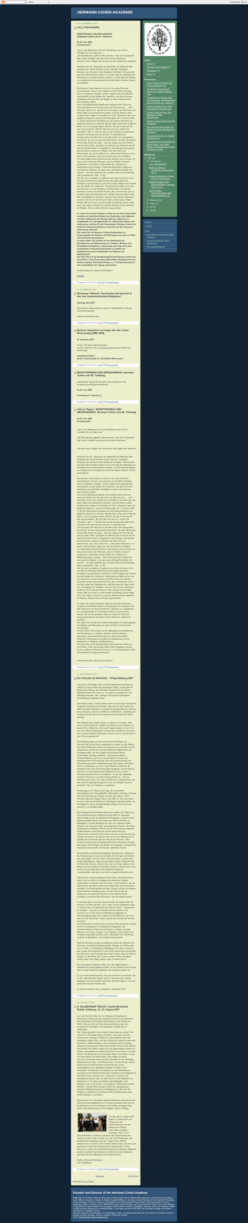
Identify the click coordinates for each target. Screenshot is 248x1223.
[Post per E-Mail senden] (118, 996)
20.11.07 (100, 283)
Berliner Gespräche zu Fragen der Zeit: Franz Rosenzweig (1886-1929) (103, 332)
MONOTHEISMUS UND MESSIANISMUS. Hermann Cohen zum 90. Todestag (106, 411)
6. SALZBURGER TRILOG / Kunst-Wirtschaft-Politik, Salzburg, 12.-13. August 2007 (103, 1008)
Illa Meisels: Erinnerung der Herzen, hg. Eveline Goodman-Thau (159, 91)
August (153, 203)
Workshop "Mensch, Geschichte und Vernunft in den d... (161, 170)
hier (97, 316)
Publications (152, 71)
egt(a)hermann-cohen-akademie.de (93, 1217)
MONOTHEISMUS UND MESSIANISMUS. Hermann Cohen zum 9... (162, 184)
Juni (152, 210)
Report (149, 74)
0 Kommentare (113, 283)
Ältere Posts (133, 1176)
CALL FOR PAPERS (88, 27)
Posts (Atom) (88, 1182)
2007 (150, 158)
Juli (151, 207)
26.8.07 (100, 1169)
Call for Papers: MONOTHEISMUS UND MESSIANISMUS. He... (160, 193)
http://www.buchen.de (156, 247)
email (149, 226)
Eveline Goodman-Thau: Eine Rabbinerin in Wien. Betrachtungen (159, 115)
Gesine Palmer (107, 348)
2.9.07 (100, 996)
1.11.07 (100, 323)
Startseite (100, 1176)
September (154, 200)
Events (150, 64)
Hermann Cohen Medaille (157, 67)
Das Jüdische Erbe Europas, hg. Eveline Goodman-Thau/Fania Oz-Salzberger (161, 129)
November (154, 161)
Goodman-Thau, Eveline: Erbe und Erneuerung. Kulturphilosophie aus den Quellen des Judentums (161, 100)
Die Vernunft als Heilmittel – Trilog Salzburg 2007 (105, 678)
